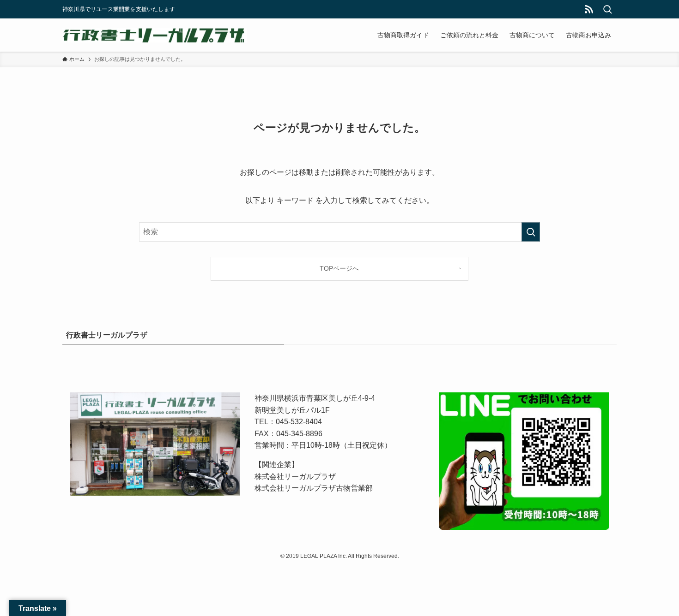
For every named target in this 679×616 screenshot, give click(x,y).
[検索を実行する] (530, 232)
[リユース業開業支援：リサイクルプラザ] (154, 35)
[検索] (607, 9)
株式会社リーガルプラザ (295, 476)
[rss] (589, 9)
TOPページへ (339, 268)
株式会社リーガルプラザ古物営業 (310, 488)
